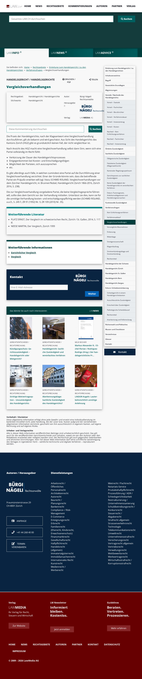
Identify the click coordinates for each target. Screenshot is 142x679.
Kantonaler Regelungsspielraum (119, 171)
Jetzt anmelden (62, 629)
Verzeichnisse (110, 334)
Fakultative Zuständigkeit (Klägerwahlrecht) (116, 164)
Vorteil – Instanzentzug (116, 122)
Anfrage (20, 521)
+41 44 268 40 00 (24, 532)
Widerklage (111, 237)
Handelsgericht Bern (113, 278)
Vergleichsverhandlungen (117, 222)
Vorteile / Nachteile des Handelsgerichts (114, 96)
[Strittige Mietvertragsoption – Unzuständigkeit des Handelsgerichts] (23, 376)
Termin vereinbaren (19, 545)
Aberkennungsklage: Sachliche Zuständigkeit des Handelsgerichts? (53, 400)
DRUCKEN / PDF (69, 80)
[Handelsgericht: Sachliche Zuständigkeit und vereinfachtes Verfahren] (55, 328)
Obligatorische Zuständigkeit (118, 158)
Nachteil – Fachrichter (115, 139)
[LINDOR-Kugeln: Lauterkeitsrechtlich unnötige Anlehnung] (88, 376)
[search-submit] (126, 19)
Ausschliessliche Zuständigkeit (118, 300)
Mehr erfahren (118, 628)
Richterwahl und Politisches (116, 324)
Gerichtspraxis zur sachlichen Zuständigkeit (118, 176)
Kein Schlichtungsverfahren (117, 212)
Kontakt (108, 344)
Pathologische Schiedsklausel (118, 310)
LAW (94, 310)
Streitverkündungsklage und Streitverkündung (118, 252)
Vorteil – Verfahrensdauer (117, 117)
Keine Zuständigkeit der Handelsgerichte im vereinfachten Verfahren (120, 185)
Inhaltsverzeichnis (112, 75)
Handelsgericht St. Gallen (115, 273)
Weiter (92, 293)
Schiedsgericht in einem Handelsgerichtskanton (116, 294)
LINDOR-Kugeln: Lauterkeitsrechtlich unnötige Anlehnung (86, 400)
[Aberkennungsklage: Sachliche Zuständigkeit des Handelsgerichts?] (55, 376)
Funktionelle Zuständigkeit (116, 203)
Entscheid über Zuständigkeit (118, 305)
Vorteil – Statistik (113, 102)
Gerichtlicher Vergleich (23, 252)
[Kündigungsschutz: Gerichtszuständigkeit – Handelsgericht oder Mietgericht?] (23, 328)
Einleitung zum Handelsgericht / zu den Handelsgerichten (119, 69)
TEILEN (94, 79)
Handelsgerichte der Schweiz (117, 263)
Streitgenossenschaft (115, 241)
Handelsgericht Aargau (114, 283)
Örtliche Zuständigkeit (114, 149)
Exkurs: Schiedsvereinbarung (117, 288)
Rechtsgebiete (55, 6)
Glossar (108, 339)
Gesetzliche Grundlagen (115, 85)
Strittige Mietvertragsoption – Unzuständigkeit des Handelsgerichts (21, 400)
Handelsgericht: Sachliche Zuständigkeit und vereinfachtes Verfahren (53, 352)
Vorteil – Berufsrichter (115, 112)
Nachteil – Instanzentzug (116, 144)
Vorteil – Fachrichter (114, 107)
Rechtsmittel (112, 259)
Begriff (108, 80)
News (39, 6)
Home (27, 6)
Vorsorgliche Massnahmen (117, 227)
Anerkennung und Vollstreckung (119, 319)
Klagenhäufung (113, 246)
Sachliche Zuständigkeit (115, 153)
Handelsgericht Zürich (114, 268)
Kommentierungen (80, 6)
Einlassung (111, 232)
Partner (117, 6)
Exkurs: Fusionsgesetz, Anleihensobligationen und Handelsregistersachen (117, 195)
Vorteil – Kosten (113, 127)
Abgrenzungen (111, 90)
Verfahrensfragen (112, 207)
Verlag (131, 6)
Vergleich (16, 256)
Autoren (101, 6)
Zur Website (19, 625)
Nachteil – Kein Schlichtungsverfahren (115, 132)
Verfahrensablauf (114, 217)
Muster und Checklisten (115, 329)
